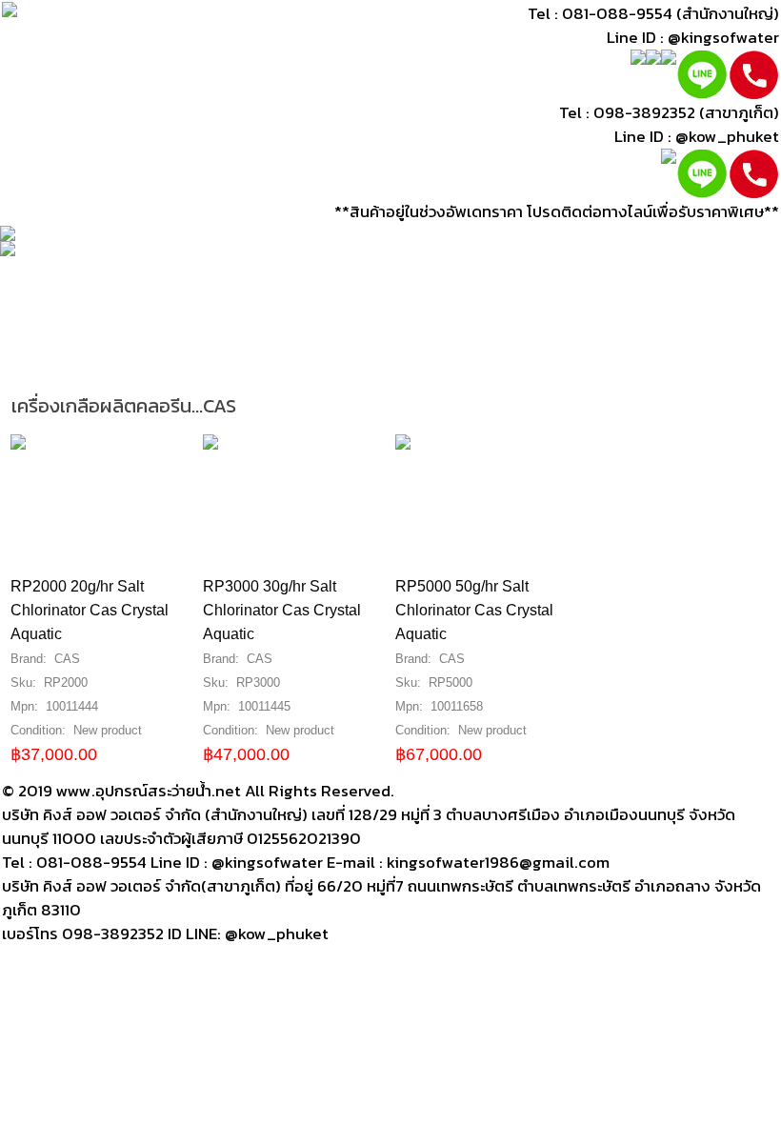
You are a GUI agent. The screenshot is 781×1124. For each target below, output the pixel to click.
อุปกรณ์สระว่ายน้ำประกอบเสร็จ (640, 338)
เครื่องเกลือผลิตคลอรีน (336, 274)
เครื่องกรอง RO (58, 370)
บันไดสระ (629, 274)
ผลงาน (330, 370)
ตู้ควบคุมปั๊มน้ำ (143, 274)
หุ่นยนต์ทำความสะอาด (427, 306)
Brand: (30, 659)
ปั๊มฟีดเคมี (583, 306)
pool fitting (308, 306)
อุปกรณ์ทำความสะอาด (78, 306)
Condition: (40, 730)
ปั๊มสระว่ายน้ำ (47, 274)
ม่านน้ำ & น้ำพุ (227, 338)
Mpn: (26, 706)
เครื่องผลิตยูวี (546, 274)
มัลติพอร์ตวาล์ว (208, 306)
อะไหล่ (298, 338)
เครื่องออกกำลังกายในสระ (90, 338)
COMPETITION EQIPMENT (209, 370)
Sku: (25, 682)
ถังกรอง (224, 274)
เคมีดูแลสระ (364, 338)
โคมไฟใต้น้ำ (457, 274)
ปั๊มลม (525, 306)
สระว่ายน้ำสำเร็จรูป (471, 338)
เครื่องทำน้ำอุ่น (671, 306)
